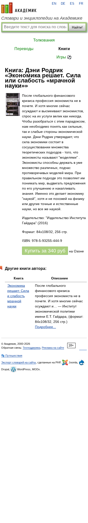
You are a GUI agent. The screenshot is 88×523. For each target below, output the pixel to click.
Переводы (23, 49)
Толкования (44, 40)
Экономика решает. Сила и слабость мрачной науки (18, 296)
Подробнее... (45, 327)
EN (54, 3)
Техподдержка (31, 347)
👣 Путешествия (11, 355)
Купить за (45, 250)
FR (81, 3)
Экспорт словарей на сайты (18, 362)
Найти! (77, 27)
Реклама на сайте (53, 347)
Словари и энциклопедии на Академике (41, 18)
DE (63, 3)
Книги (64, 49)
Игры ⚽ (64, 57)
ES (72, 3)
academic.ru (18, 7)
